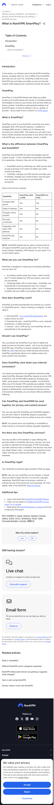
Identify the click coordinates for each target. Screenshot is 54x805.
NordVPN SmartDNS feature (37, 499)
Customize (27, 798)
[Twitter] (21, 718)
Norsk (34, 518)
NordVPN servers (9, 19)
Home (7, 11)
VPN (12, 351)
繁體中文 (30, 521)
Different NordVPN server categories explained (22, 666)
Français (42, 516)
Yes (22, 538)
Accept (27, 785)
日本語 (11, 518)
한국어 (17, 518)
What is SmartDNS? (10, 660)
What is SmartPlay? (15, 50)
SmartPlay (10, 46)
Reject (27, 792)
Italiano (5, 518)
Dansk (19, 516)
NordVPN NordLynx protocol (32, 507)
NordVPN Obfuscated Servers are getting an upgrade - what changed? (25, 673)
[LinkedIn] (27, 718)
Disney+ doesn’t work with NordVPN (17, 686)
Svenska (22, 521)
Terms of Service (33, 485)
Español (34, 516)
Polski (40, 518)
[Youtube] (32, 718)
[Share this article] (44, 23)
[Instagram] (37, 718)
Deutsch (26, 516)
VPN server (42, 110)
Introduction (11, 41)
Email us (14, 626)
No (32, 538)
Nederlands (26, 518)
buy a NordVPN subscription (31, 316)
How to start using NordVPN (14, 680)
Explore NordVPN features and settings (18, 16)
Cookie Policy (23, 777)
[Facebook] (16, 718)
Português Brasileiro (10, 521)
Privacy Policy (20, 639)
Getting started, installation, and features (19, 14)
